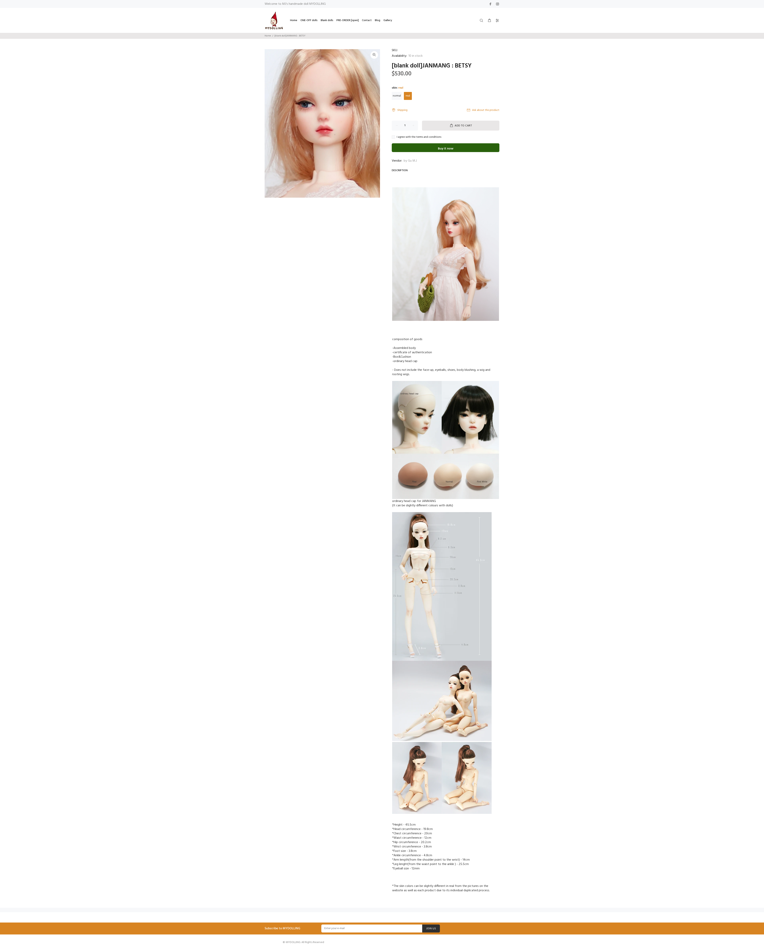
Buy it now (445, 148)
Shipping (402, 110)
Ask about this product (485, 110)
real (408, 96)
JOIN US (431, 928)
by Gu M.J (410, 160)
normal (397, 96)
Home (268, 36)
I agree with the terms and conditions (419, 137)
